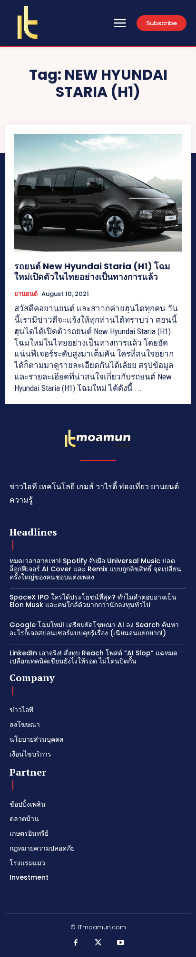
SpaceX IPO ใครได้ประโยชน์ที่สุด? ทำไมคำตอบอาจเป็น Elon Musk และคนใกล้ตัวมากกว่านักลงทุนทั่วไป (93, 601)
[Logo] (28, 22)
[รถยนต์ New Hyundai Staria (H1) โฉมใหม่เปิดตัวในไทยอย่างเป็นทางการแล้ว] (98, 193)
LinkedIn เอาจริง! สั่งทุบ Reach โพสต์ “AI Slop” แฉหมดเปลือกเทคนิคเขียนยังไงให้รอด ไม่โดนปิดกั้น (93, 657)
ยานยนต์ (26, 294)
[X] (98, 943)
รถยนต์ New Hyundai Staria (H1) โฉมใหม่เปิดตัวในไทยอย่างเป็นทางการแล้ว (92, 271)
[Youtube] (121, 943)
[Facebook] (76, 943)
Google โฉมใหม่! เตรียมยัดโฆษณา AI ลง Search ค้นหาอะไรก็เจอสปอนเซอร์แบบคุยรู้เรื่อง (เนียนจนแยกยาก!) (94, 629)
